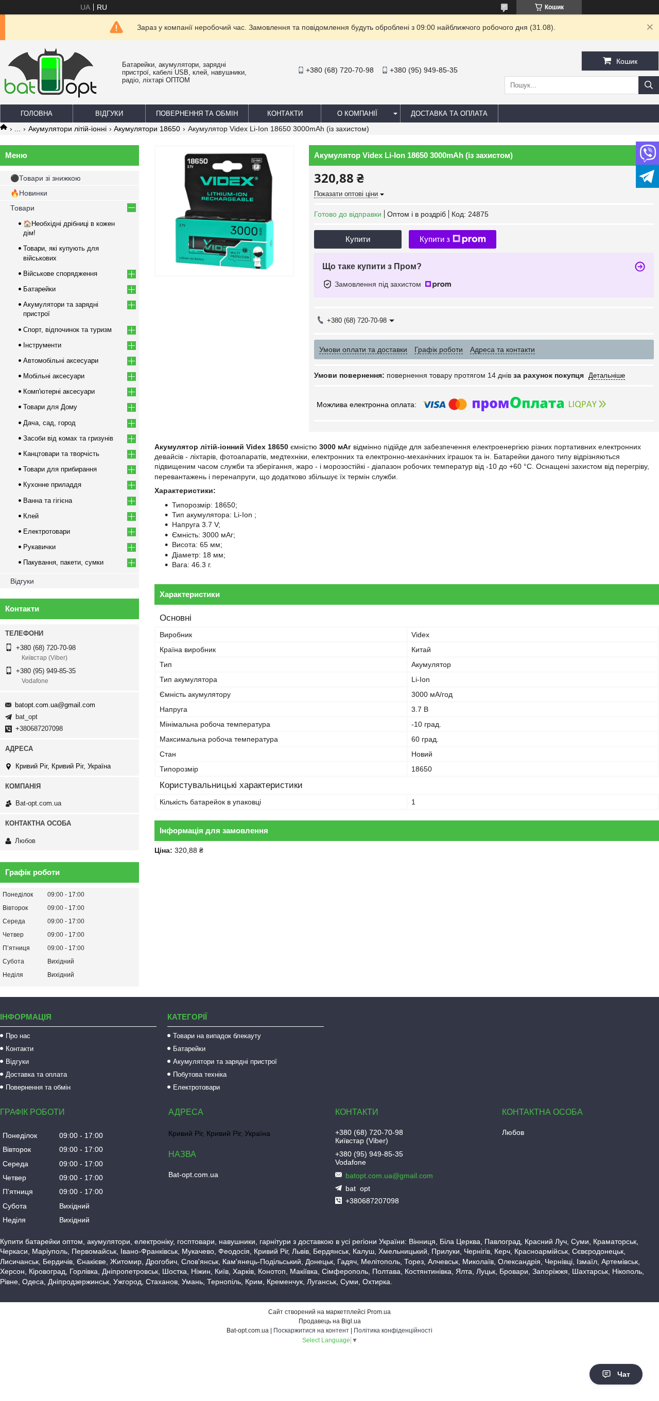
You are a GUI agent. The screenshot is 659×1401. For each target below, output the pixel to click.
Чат (623, 1374)
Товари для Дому (50, 407)
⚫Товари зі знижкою (45, 178)
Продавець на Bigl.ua (330, 1321)
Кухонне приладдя (52, 484)
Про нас (18, 1036)
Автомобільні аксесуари (60, 360)
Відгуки (109, 113)
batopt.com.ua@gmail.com (55, 705)
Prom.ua (379, 1312)
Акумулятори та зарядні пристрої (225, 1061)
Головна (37, 113)
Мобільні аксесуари (53, 376)
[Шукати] (648, 85)
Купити (357, 239)
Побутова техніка (200, 1074)
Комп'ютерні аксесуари (59, 391)
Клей (31, 516)
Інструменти (42, 345)
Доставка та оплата (449, 113)
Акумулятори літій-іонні (67, 129)
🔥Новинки (28, 193)
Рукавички (39, 547)
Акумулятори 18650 (147, 129)
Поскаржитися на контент (311, 1330)
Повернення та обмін (197, 113)
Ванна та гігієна (47, 500)
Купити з (435, 239)
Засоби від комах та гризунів (68, 438)
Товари (22, 208)
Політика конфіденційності (393, 1330)
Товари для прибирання (60, 469)
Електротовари (46, 531)
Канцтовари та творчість (61, 454)
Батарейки (39, 289)
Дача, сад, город (49, 423)
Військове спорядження (60, 273)
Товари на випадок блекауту (217, 1036)
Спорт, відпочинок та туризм (67, 330)
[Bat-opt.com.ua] (50, 97)
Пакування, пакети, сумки (63, 562)
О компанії (357, 113)
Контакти (285, 113)
